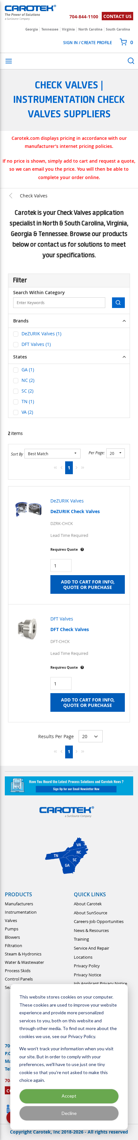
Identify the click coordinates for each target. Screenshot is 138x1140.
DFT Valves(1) (36, 344)
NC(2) (28, 380)
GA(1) (28, 369)
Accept (69, 1096)
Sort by (17, 454)
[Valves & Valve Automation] (14, 196)
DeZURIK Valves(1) (41, 333)
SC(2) (27, 391)
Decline (69, 1113)
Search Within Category (39, 292)
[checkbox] (15, 334)
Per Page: (97, 452)
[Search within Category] (118, 302)
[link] (55, 467)
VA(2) (27, 412)
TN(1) (28, 401)
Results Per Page (56, 736)
